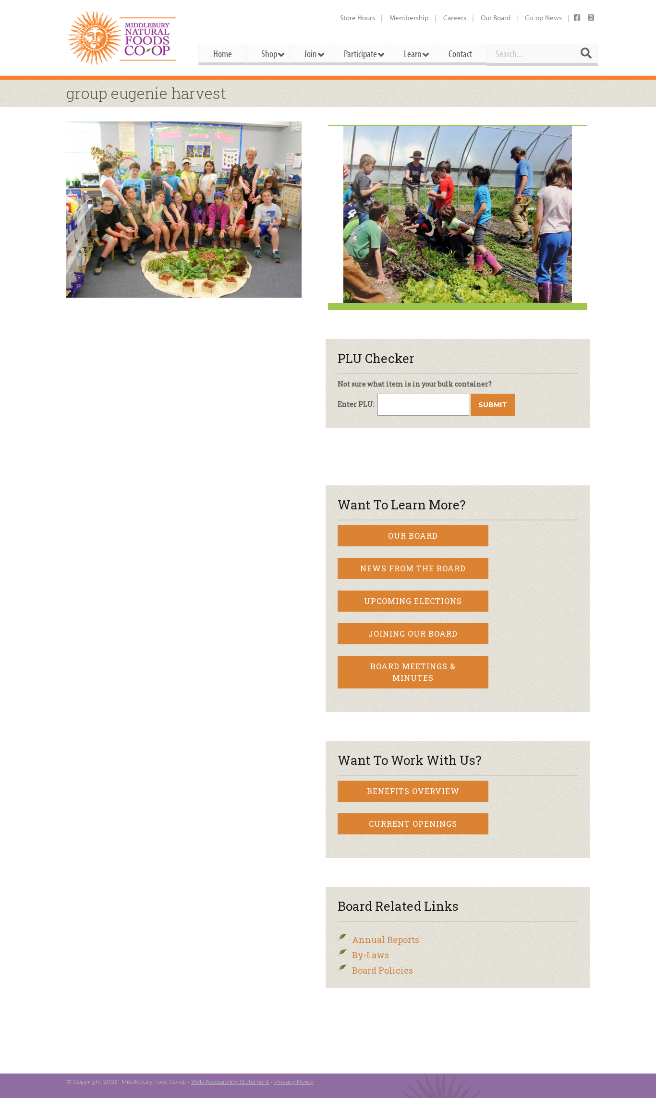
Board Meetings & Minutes (413, 672)
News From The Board (413, 568)
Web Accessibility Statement (230, 1081)
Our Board (495, 17)
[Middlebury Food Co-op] (123, 38)
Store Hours (357, 17)
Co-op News (543, 17)
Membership (409, 17)
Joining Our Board (413, 633)
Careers (454, 17)
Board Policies (382, 970)
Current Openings (413, 824)
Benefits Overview (413, 791)
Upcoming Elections (413, 601)
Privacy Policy (294, 1081)
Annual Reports (385, 939)
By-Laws (370, 955)
